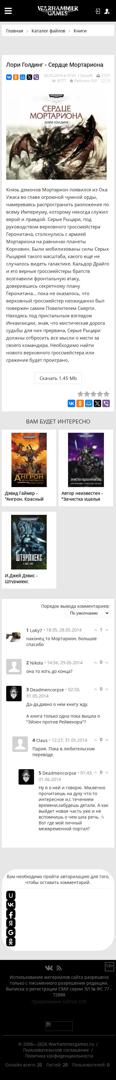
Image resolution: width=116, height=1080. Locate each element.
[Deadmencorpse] (14, 693)
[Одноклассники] (16, 77)
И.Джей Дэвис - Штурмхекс (21, 578)
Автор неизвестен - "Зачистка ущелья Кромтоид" (82, 499)
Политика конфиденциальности (59, 1056)
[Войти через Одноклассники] (10, 941)
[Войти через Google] (10, 932)
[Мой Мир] (22, 77)
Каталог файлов (48, 31)
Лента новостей (59, 968)
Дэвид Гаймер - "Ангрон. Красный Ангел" (24, 499)
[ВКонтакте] (9, 77)
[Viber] (36, 77)
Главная (14, 31)
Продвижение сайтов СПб (59, 1001)
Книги (80, 31)
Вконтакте (49, 968)
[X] (29, 77)
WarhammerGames (58, 10)
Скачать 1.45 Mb (58, 378)
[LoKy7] (14, 633)
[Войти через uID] (10, 895)
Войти (98, 11)
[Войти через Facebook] (10, 914)
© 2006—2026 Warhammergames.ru (56, 1044)
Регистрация (108, 11)
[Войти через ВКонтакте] (10, 904)
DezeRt (86, 75)
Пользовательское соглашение (56, 1050)
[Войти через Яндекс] (10, 923)
